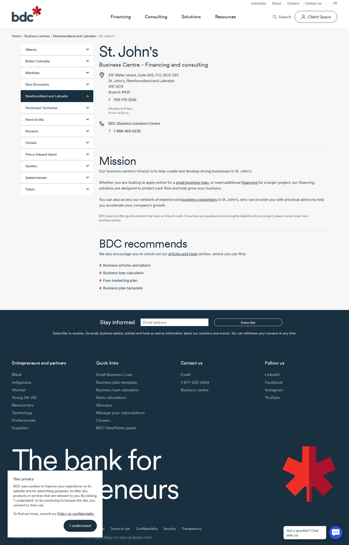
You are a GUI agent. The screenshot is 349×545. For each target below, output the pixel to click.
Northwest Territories (41, 108)
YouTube (272, 397)
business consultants (199, 199)
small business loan (192, 182)
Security (170, 529)
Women (19, 389)
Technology (22, 412)
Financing (121, 16)
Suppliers (20, 427)
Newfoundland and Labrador (74, 36)
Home (16, 36)
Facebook (274, 382)
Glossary (104, 404)
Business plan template (123, 288)
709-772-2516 (124, 99)
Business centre (194, 389)
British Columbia (37, 61)
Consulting (156, 16)
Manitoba (32, 73)
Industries (258, 3)
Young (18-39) (24, 397)
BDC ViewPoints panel (116, 427)
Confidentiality (147, 529)
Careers (293, 3)
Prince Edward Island (41, 154)
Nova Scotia (34, 119)
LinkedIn (272, 374)
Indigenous (22, 382)
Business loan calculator (123, 273)
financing (250, 182)
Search (285, 16)
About (276, 3)
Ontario (31, 143)
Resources (225, 16)
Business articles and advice (127, 265)
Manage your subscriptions (120, 412)
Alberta (30, 49)
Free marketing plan (120, 280)
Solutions (191, 16)
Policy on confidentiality (76, 514)
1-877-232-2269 (195, 382)
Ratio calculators (111, 397)
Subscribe (248, 322)
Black (17, 374)
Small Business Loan (114, 374)
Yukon (30, 189)
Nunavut (31, 131)
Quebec (31, 166)
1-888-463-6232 (127, 131)
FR (335, 3)
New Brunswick (37, 84)
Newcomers (23, 404)
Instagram (274, 389)
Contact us (313, 3)
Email (185, 374)
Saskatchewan (36, 178)
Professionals (24, 420)
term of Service (131, 537)
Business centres (37, 36)
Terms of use (120, 529)
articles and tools (182, 254)
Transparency (192, 529)
